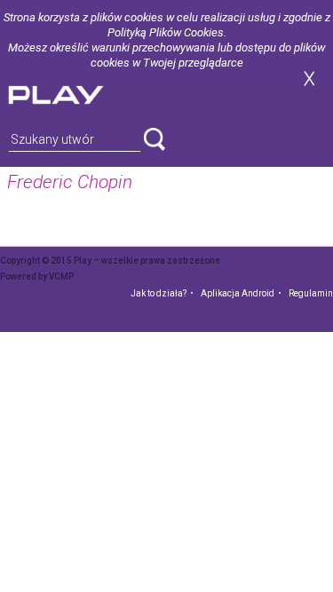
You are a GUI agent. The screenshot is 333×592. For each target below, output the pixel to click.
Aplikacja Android (237, 293)
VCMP (61, 276)
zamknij (309, 78)
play (77, 92)
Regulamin (311, 293)
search (154, 139)
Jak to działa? (158, 293)
